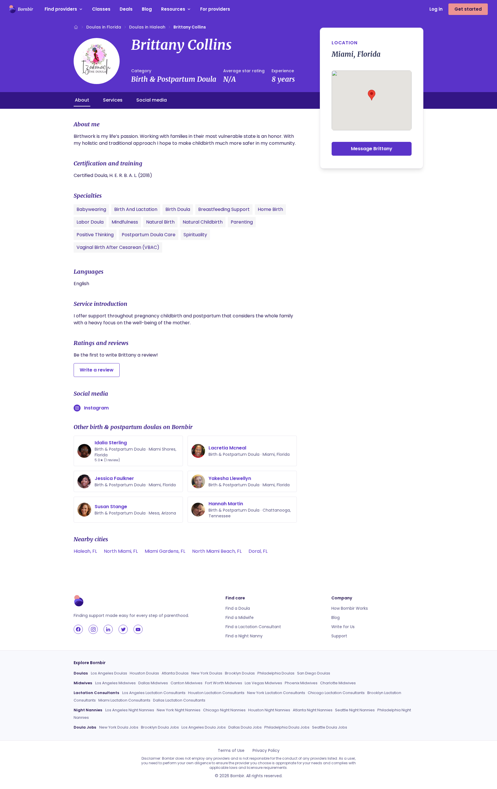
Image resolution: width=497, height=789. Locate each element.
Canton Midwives (186, 683)
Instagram (96, 408)
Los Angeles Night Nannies (129, 710)
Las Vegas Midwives (263, 683)
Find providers (61, 9)
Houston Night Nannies (269, 710)
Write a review (97, 370)
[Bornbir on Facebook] (78, 629)
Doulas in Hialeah (147, 27)
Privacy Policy (266, 750)
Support (339, 636)
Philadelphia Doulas (276, 673)
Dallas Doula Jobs (245, 727)
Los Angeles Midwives (115, 683)
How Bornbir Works (349, 608)
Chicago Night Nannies (224, 710)
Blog (147, 9)
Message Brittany (371, 148)
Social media (151, 100)
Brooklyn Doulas (240, 673)
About (82, 100)
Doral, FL (257, 551)
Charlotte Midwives (338, 683)
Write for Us (343, 627)
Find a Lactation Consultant (253, 627)
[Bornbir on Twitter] (123, 629)
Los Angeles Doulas (109, 673)
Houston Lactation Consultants (216, 692)
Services (113, 100)
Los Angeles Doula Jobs (203, 727)
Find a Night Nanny (244, 636)
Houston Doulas (144, 673)
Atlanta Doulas (175, 673)
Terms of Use (231, 750)
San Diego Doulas (313, 673)
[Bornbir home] (21, 9)
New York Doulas (206, 673)
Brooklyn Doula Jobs (160, 727)
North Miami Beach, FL (217, 551)
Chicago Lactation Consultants (336, 692)
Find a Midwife (239, 617)
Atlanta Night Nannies (312, 710)
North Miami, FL (121, 551)
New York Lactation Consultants (276, 692)
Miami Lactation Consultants (124, 700)
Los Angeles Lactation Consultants (154, 692)
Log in (436, 9)
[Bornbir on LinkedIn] (108, 629)
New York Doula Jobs (118, 727)
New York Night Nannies (178, 710)
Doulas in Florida (103, 27)
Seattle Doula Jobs (329, 727)
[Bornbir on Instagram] (93, 629)
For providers (215, 9)
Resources (173, 9)
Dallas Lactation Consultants (179, 700)
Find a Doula (237, 608)
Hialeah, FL (85, 551)
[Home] (76, 27)
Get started (468, 9)
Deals (126, 9)
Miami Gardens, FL (165, 551)
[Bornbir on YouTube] (138, 629)
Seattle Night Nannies (355, 710)
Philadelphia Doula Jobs (286, 727)
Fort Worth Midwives (223, 683)
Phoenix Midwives (301, 683)
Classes (101, 9)
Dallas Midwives (153, 683)
